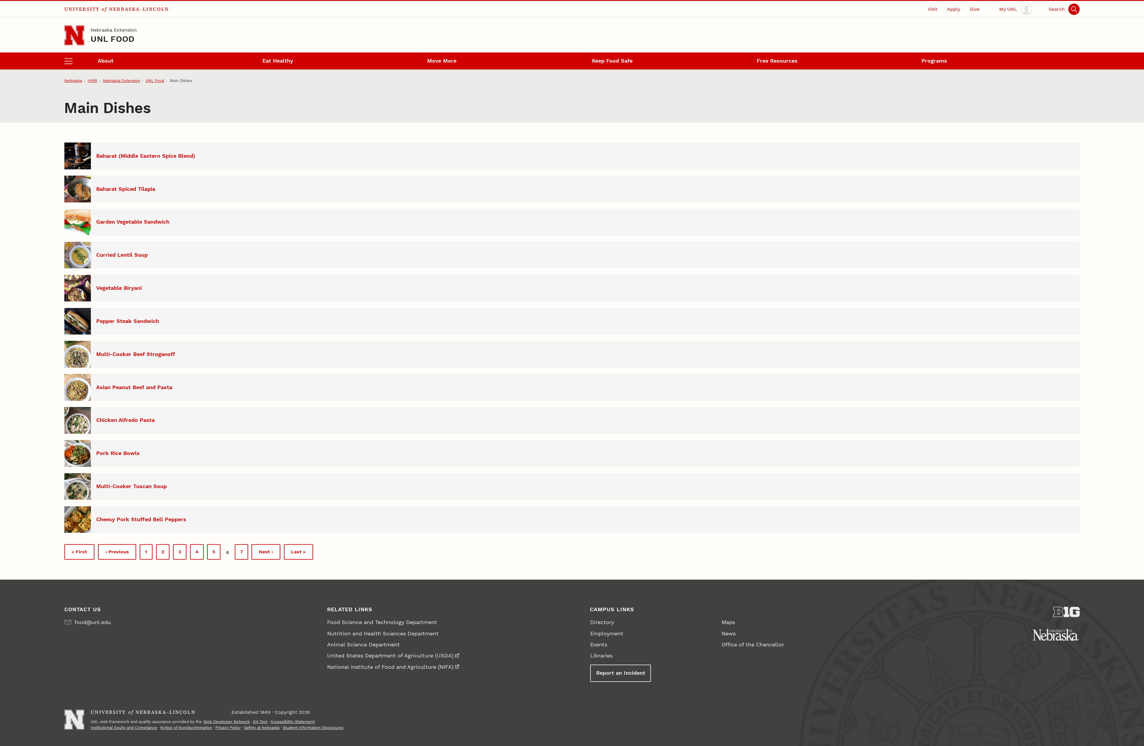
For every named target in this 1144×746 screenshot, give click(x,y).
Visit (933, 9)
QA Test (260, 721)
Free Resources (777, 61)
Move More (441, 61)
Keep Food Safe (612, 61)
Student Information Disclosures (313, 727)
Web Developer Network (226, 721)
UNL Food (112, 39)
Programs (934, 61)
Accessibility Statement (293, 721)
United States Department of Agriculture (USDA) (390, 655)
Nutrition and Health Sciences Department (383, 633)
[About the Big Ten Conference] (1066, 611)
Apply (953, 9)
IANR (92, 80)
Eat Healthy (277, 61)
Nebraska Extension (114, 30)
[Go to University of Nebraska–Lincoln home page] (74, 35)
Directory (602, 622)
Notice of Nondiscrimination (186, 727)
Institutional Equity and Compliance (124, 727)
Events (598, 644)
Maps (728, 622)
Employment (606, 633)
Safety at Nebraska (261, 727)
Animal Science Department (363, 644)
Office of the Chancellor (753, 644)
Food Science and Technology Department (382, 622)
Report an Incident (620, 673)
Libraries (601, 655)
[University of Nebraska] (1056, 635)
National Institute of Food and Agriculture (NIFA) (390, 667)
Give (975, 9)
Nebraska (73, 80)
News (729, 633)
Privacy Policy (228, 727)
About (106, 61)
